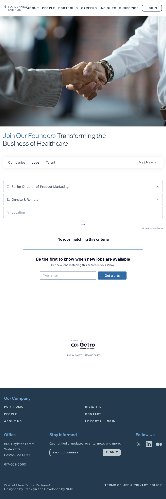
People (10, 414)
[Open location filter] (157, 212)
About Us (13, 421)
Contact (93, 414)
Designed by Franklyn (20, 489)
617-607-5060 (15, 464)
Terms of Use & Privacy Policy (133, 485)
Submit (111, 452)
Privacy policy (74, 354)
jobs (35, 162)
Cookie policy (93, 354)
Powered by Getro (152, 228)
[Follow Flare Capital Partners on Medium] (159, 444)
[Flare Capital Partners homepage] (15, 8)
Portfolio (14, 407)
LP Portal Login (100, 421)
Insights (93, 407)
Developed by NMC (58, 489)
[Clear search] (157, 186)
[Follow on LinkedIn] (149, 444)
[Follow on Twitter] (139, 444)
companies (16, 162)
